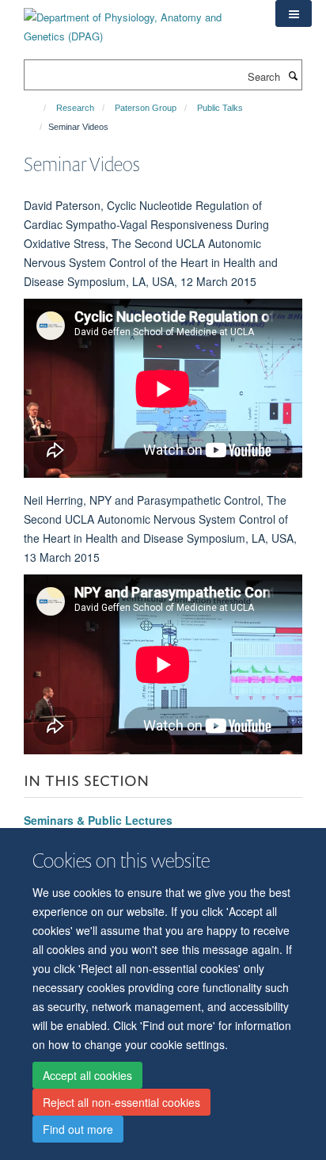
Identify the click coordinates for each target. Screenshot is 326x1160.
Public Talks (220, 108)
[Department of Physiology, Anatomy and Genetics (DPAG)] (138, 21)
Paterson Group (145, 108)
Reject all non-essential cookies (121, 1102)
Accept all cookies (87, 1075)
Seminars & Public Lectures (98, 820)
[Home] (38, 107)
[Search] (292, 75)
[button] (293, 13)
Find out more (78, 1129)
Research (75, 108)
